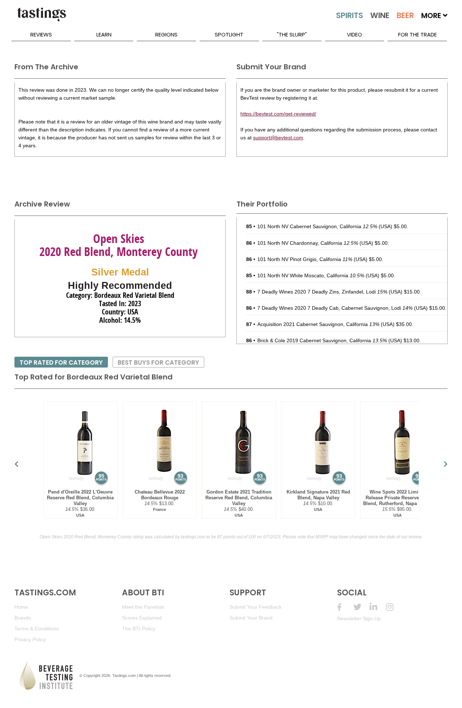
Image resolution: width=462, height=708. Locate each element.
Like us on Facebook (345, 607)
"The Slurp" (292, 34)
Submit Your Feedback (256, 607)
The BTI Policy (138, 628)
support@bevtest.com (278, 137)
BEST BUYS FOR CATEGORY (158, 362)
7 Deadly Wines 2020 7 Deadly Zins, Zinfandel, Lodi (322, 292)
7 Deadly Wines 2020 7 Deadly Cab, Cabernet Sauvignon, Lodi (335, 308)
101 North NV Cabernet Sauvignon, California (317, 226)
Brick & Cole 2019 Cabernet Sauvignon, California (322, 340)
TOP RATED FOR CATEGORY (61, 362)
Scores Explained (142, 618)
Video (354, 34)
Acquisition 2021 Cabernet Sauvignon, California (318, 324)
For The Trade (417, 34)
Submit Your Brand (251, 618)
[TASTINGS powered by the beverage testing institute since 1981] (41, 18)
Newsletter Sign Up (359, 618)
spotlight (229, 34)
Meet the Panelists (143, 607)
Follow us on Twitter (361, 607)
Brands (22, 618)
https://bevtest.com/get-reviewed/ (278, 114)
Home (21, 607)
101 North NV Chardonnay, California (307, 243)
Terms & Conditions (36, 628)
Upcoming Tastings (394, 607)
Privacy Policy (30, 639)
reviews (41, 34)
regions (166, 34)
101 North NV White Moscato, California (310, 275)
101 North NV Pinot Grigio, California (304, 259)
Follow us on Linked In (378, 607)
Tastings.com (124, 675)
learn (104, 34)
